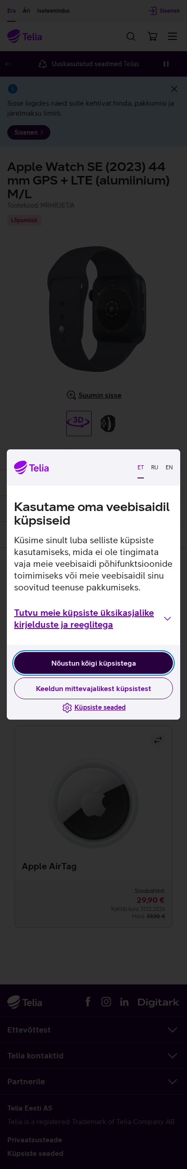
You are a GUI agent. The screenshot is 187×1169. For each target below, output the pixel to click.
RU (154, 467)
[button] (93, 618)
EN (169, 467)
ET (141, 467)
